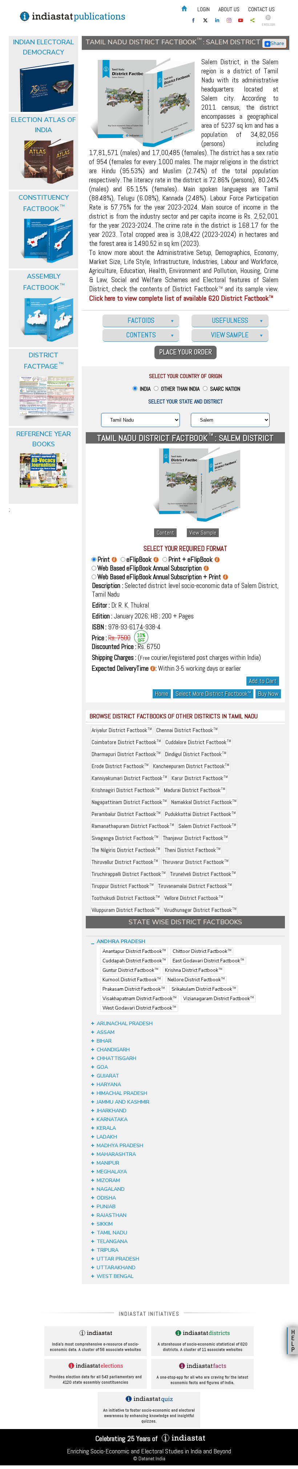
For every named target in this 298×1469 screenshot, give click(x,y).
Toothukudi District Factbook (126, 898)
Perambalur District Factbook (126, 814)
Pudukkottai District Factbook (200, 814)
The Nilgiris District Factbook (126, 850)
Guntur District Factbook (130, 970)
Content (165, 532)
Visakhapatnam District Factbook (139, 998)
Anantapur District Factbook (134, 951)
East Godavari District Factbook (208, 961)
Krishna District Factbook (193, 970)
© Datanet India (149, 1458)
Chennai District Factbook (187, 730)
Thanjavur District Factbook (195, 838)
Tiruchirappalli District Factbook (129, 874)
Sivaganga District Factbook (125, 838)
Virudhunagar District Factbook (200, 910)
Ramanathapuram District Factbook (133, 826)
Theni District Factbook (193, 850)
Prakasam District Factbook (133, 989)
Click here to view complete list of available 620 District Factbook (181, 298)
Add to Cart (263, 681)
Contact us (261, 9)
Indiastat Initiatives (149, 1313)
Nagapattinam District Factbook (129, 802)
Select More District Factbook (213, 694)
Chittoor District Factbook (202, 951)
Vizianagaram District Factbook (218, 998)
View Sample (202, 532)
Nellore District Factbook (196, 980)
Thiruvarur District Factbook (195, 862)
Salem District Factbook (207, 826)
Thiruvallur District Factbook (125, 862)
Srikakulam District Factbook (204, 989)
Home (161, 694)
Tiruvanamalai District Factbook (195, 886)
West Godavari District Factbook (139, 1008)
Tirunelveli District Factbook (203, 874)
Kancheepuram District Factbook (191, 766)
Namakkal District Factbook (204, 802)
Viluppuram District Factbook (126, 910)
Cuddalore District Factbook (198, 742)
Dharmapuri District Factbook (126, 754)
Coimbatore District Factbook (126, 742)
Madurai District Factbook (194, 790)
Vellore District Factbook (193, 898)
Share (277, 43)
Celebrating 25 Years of (127, 1438)
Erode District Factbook (120, 766)
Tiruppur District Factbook (123, 886)
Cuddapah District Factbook (134, 961)
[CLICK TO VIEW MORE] (44, 57)
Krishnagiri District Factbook (126, 790)
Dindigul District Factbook (195, 754)
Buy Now (268, 694)
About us (228, 9)
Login (203, 9)
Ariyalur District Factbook (122, 730)
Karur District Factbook (200, 778)
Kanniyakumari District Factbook (129, 778)
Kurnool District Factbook (131, 980)
